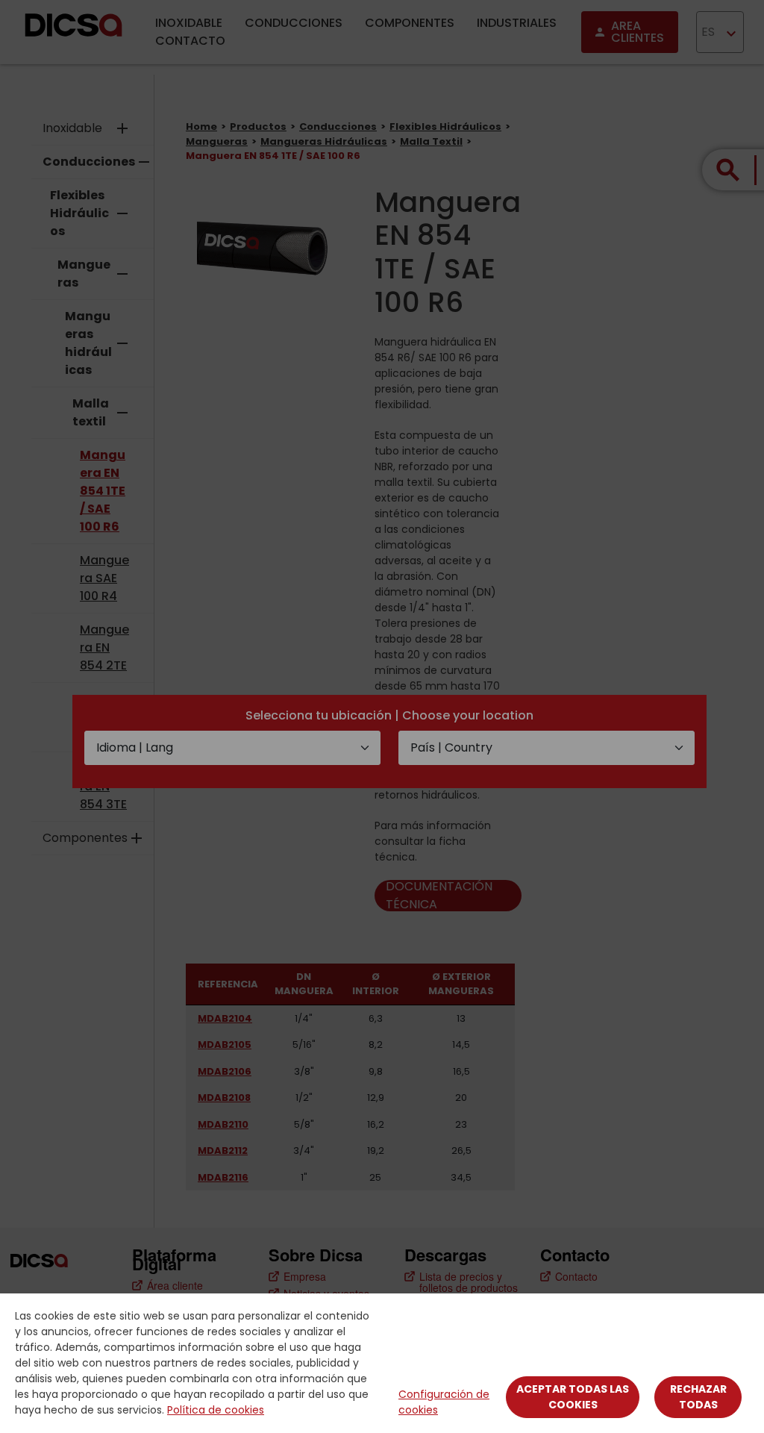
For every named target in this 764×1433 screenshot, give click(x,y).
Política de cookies (215, 1409)
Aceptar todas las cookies (572, 1397)
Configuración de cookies (443, 1402)
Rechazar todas (698, 1397)
